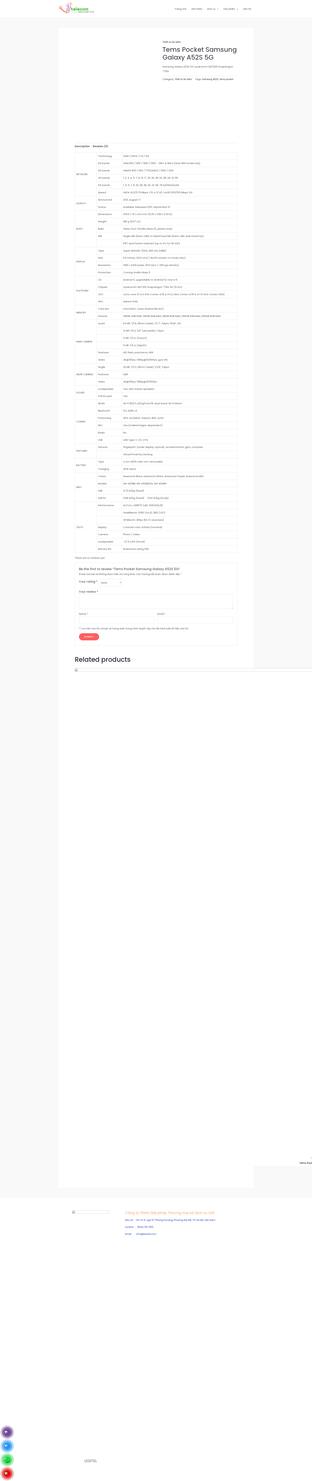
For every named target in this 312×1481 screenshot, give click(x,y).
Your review (88, 592)
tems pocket (226, 79)
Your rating (88, 582)
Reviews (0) (100, 146)
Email (161, 614)
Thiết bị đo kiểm (171, 42)
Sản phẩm (229, 9)
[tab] (82, 146)
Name (83, 614)
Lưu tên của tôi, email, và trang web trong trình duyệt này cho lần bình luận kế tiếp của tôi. (135, 628)
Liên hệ (247, 9)
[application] (217, 9)
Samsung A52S (210, 79)
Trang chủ (180, 9)
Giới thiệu (196, 9)
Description (82, 146)
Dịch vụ (211, 9)
